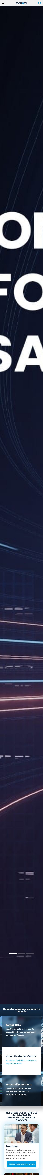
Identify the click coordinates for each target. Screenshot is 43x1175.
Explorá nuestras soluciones (21, 1164)
